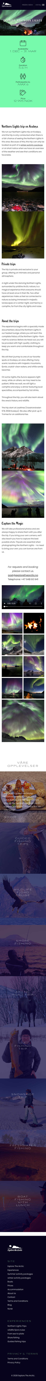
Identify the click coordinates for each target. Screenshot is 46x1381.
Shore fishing (13, 1337)
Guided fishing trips (17, 1341)
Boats (10, 1281)
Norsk (10, 1308)
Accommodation (15, 1289)
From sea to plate (16, 1333)
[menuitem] (23, 1266)
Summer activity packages (20, 1274)
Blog (10, 1305)
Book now (27, 5)
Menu (38, 5)
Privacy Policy (14, 1362)
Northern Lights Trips (17, 1326)
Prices (10, 1285)
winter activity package (32, 145)
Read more (10, 817)
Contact (11, 1297)
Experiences (13, 1270)
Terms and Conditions (18, 1301)
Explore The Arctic (16, 1266)
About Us (12, 1293)
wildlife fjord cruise (16, 1330)
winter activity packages (19, 1278)
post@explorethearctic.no (23, 575)
